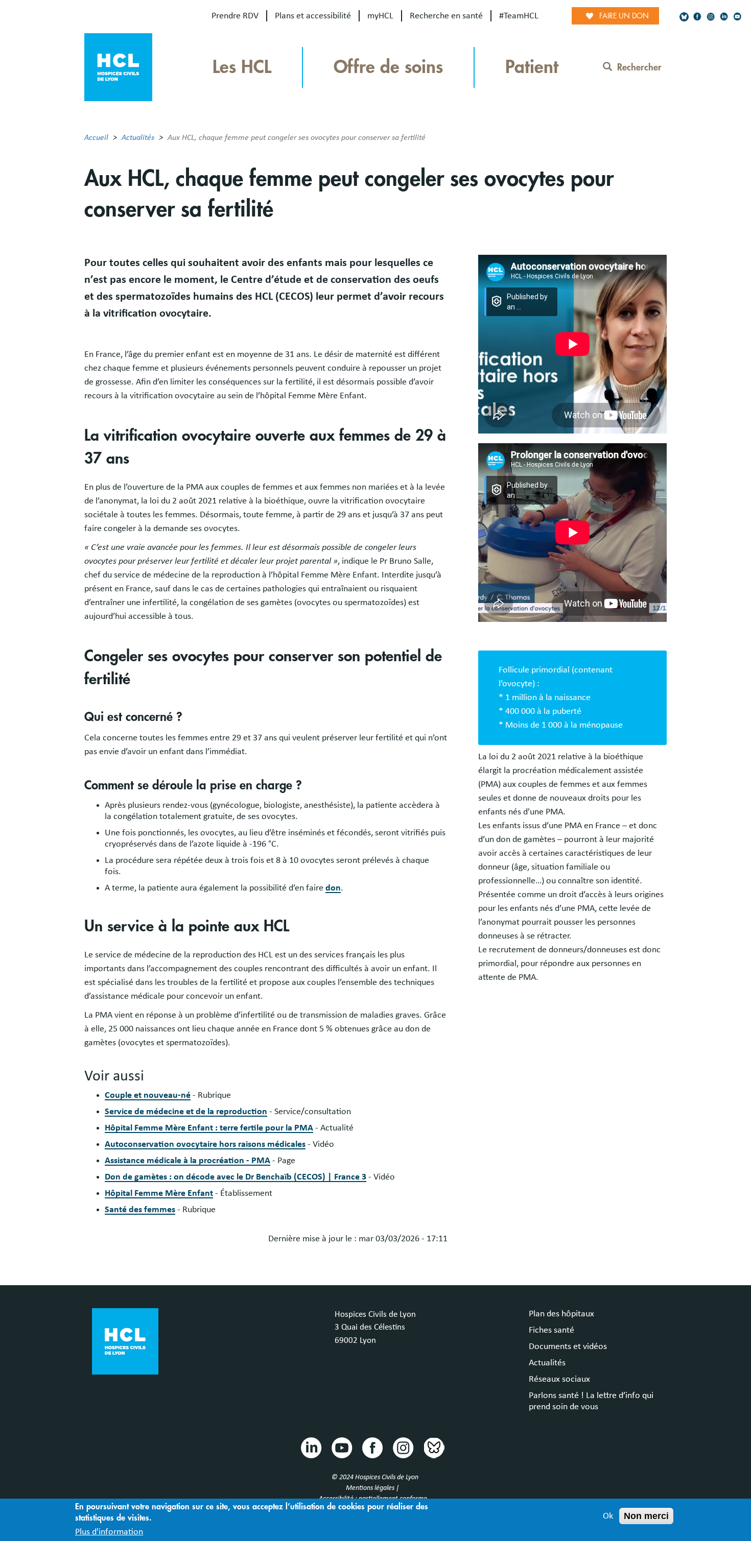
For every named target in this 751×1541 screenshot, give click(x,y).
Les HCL (242, 67)
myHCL (380, 15)
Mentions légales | (373, 1487)
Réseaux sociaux (559, 1379)
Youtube (341, 1447)
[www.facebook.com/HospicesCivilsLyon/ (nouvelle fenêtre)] (697, 16)
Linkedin (310, 1447)
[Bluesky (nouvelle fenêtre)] (684, 16)
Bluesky (433, 1447)
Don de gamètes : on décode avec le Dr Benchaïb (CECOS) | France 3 (235, 1177)
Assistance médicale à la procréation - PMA (187, 1160)
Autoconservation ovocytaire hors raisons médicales (205, 1144)
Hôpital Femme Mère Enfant (159, 1193)
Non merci (646, 1516)
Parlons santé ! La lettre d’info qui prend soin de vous (591, 1401)
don (333, 888)
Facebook (372, 1447)
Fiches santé (551, 1330)
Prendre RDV (235, 15)
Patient (531, 67)
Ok (608, 1516)
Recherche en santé (446, 15)
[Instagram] (710, 16)
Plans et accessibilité (313, 15)
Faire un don (624, 15)
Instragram (402, 1447)
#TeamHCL (518, 15)
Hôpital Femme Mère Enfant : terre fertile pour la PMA (209, 1128)
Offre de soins (388, 67)
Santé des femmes (140, 1209)
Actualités (138, 137)
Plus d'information (109, 1532)
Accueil (96, 137)
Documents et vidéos (568, 1346)
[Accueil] (118, 66)
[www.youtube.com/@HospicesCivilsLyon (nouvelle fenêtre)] (737, 16)
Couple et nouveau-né (148, 1095)
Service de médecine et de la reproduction (186, 1111)
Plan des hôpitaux (561, 1313)
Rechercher (639, 67)
